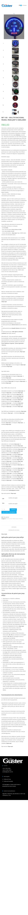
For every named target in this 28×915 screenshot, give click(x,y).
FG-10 (3, 316)
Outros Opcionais (19, 343)
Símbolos (18, 135)
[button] (14, 13)
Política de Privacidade (8, 781)
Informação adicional (13, 530)
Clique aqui (4, 301)
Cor (3, 498)
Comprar (13, 509)
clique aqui (14, 233)
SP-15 (13, 638)
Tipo (3, 503)
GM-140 (16, 646)
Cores (2, 343)
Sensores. (4, 345)
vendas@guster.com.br (14, 490)
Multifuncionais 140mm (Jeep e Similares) (14, 518)
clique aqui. (21, 626)
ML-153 (9, 636)
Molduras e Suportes (9, 343)
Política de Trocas (7, 779)
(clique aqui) (20, 487)
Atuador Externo (15, 328)
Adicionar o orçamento (9, 512)
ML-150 (10, 634)
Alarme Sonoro (15, 324)
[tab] (14, 527)
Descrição (14, 527)
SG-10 (14, 256)
